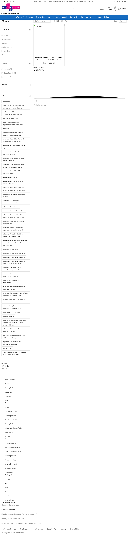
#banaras (6, 102)
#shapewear (7, 348)
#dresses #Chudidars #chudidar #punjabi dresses (14, 146)
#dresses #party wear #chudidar (14, 253)
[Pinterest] (13, 1)
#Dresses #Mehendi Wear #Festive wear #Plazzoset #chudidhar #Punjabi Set (15, 242)
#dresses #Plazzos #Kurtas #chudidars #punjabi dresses (13, 269)
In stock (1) (8, 69)
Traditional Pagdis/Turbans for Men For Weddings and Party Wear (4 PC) (49, 58)
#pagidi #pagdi (8, 316)
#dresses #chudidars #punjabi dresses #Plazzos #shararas (13, 166)
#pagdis (17, 312)
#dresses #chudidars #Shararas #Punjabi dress (14, 172)
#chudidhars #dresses (10, 118)
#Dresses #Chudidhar (10, 177)
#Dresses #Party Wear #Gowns (14, 257)
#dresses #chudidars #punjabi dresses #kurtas (13, 159)
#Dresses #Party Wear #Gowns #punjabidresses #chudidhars (14, 262)
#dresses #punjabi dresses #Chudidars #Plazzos (12, 275)
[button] (34, 1)
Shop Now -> (91, 1)
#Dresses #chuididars (10, 207)
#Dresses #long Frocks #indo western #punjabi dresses (13, 235)
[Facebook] (2, 1)
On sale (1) (7, 77)
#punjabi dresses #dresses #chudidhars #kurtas (12, 343)
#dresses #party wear (10, 249)
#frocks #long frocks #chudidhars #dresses (14, 301)
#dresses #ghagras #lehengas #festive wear (13, 222)
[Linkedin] (10, 1)
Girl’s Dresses (43, 17)
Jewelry (90, 17)
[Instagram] (7, 1)
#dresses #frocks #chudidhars (13, 211)
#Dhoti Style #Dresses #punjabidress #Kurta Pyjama (13, 123)
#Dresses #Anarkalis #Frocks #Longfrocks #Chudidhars (13, 134)
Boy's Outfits (6, 35)
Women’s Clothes (24, 17)
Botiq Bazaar (19, 533)
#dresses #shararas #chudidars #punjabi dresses (14, 288)
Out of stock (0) (10, 73)
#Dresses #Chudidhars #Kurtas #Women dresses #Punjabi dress (14, 189)
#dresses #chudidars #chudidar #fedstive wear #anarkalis (14, 140)
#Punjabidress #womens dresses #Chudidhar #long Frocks (14, 336)
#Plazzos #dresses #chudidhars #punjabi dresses (14, 330)
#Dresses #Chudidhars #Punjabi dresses (14, 195)
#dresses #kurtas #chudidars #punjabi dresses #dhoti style (13, 229)
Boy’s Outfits (76, 17)
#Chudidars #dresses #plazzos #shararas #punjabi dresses (13, 107)
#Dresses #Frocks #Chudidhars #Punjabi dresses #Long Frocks (14, 216)
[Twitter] (5, 1)
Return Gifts (103, 17)
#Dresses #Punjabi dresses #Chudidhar (12, 281)
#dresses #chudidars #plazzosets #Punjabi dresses (14, 153)
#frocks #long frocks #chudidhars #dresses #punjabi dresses (14, 307)
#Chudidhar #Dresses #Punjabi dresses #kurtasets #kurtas (13, 113)
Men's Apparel (7, 47)
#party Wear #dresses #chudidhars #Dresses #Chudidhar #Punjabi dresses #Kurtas (15, 322)
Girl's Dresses (6, 39)
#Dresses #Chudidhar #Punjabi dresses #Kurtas (13, 182)
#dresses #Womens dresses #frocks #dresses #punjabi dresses (15, 294)
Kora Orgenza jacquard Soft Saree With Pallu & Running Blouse (14, 353)
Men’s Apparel (60, 17)
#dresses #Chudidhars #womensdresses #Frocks (12, 202)
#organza (6, 312)
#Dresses (6, 129)
